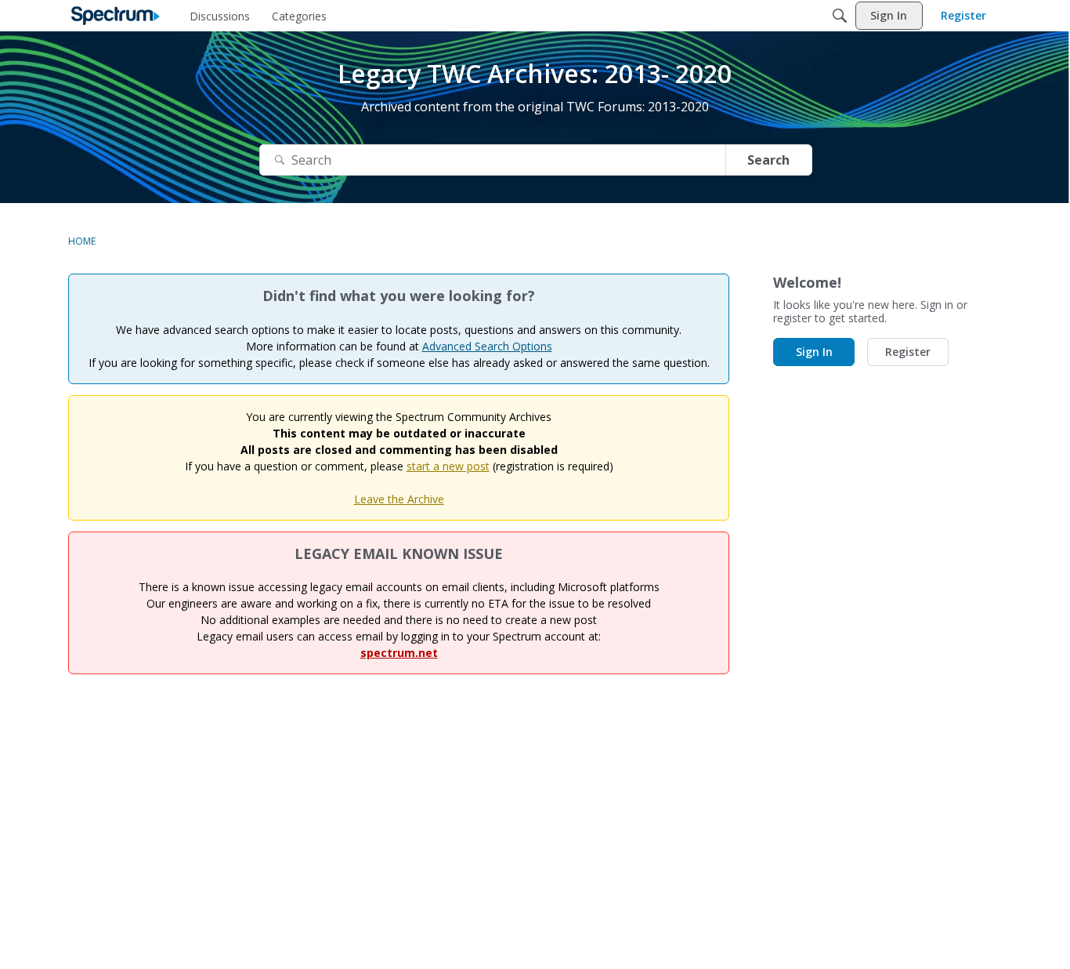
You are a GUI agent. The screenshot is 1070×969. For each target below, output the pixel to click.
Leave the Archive (399, 499)
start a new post (448, 466)
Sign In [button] (814, 351)
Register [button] (908, 351)
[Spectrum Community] (115, 15)
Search (768, 160)
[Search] (840, 16)
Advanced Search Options (487, 346)
